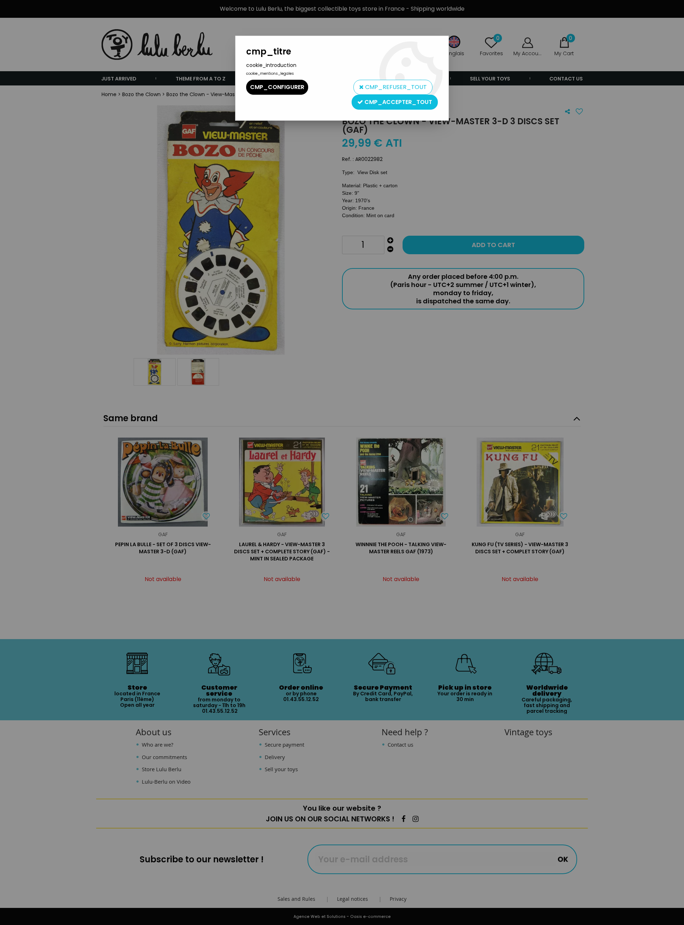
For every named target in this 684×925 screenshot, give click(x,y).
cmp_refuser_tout (395, 87)
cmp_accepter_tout (397, 102)
